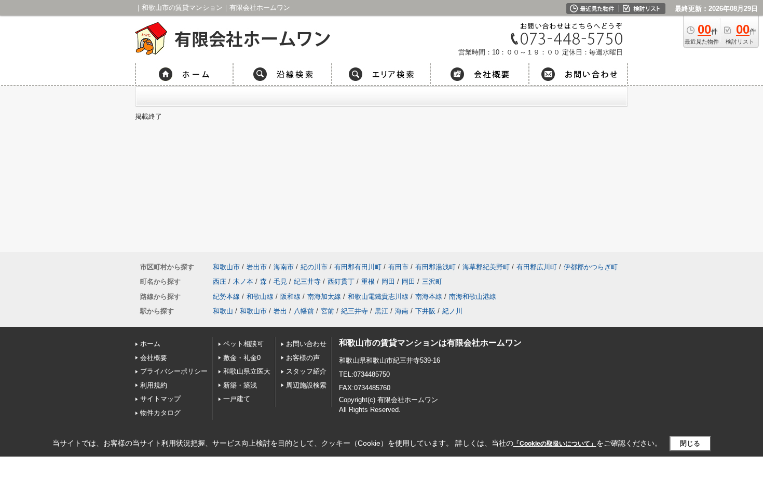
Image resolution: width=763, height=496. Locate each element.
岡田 (388, 281)
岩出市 (257, 267)
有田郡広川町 (536, 267)
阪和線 (290, 296)
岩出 (280, 311)
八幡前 (304, 311)
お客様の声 (303, 358)
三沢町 (432, 281)
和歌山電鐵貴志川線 (378, 296)
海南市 (284, 267)
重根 (368, 281)
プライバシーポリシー (174, 371)
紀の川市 (314, 267)
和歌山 (223, 311)
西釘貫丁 (341, 281)
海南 (401, 311)
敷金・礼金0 (242, 358)
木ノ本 (243, 281)
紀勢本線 (226, 296)
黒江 (381, 311)
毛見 (280, 281)
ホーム (150, 344)
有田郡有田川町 (358, 267)
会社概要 (153, 358)
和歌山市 (226, 267)
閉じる (690, 443)
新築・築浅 (240, 385)
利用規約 (153, 385)
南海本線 (428, 296)
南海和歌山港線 (472, 296)
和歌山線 (260, 296)
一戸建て (236, 399)
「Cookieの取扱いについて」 (554, 443)
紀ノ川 (452, 311)
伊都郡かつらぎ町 (591, 267)
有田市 (398, 267)
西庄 (219, 281)
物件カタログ (160, 413)
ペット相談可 (243, 344)
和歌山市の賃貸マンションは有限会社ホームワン (430, 342)
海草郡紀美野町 (486, 267)
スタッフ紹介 (306, 371)
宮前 (327, 311)
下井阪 (425, 311)
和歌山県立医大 (246, 371)
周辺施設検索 (306, 385)
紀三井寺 (307, 281)
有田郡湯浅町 (435, 267)
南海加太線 (324, 296)
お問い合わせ (306, 344)
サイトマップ (160, 399)
